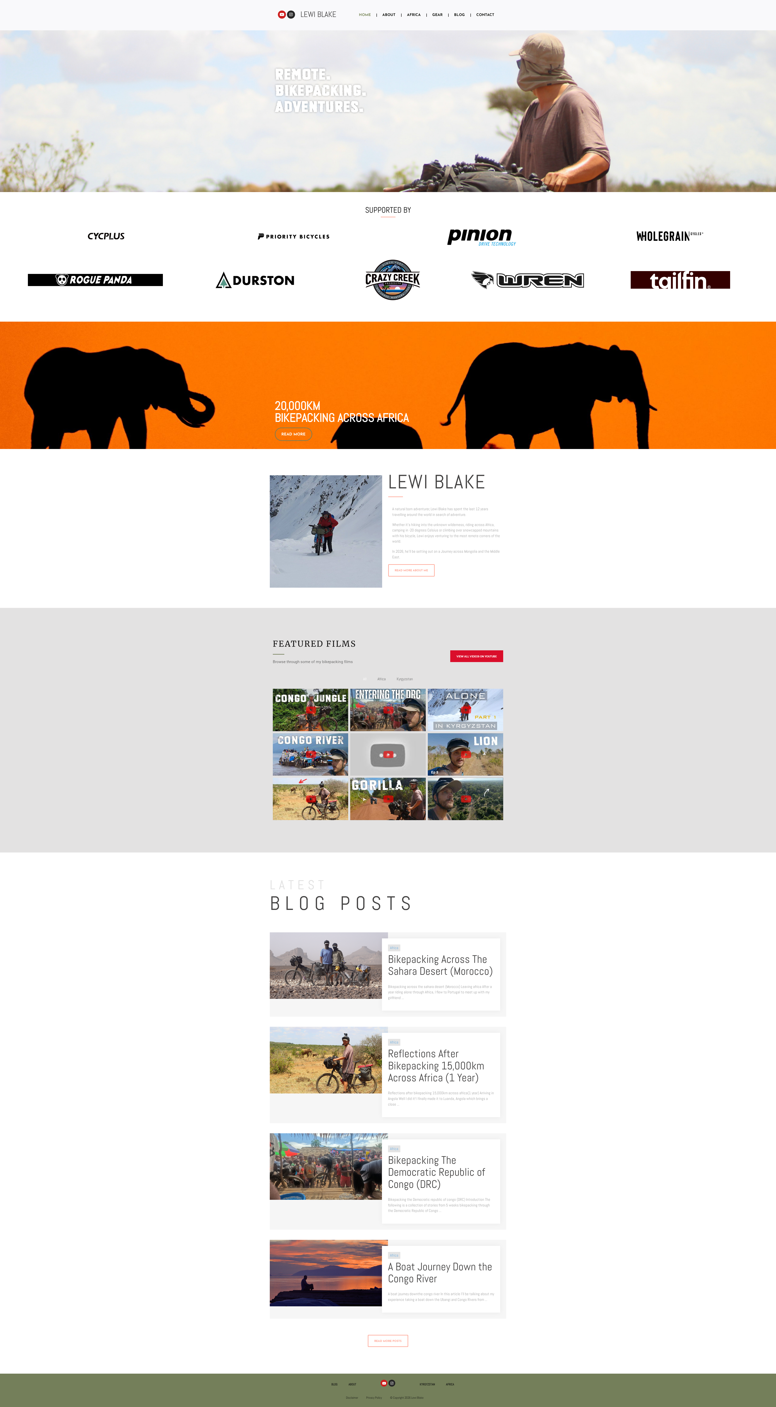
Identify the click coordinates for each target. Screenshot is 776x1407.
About (352, 1384)
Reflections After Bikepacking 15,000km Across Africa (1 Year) (436, 1066)
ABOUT (388, 15)
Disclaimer (352, 1398)
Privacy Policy (374, 1398)
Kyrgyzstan (427, 1384)
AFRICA (414, 15)
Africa (394, 947)
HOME (365, 15)
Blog (334, 1384)
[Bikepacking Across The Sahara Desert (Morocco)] (329, 965)
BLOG (459, 15)
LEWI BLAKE (318, 14)
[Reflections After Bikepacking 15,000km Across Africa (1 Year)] (329, 1059)
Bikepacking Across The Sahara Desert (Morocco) (440, 965)
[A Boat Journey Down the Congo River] (329, 1272)
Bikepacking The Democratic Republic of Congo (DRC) (436, 1172)
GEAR (437, 15)
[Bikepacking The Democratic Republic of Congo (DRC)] (329, 1166)
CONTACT (485, 15)
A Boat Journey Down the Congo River (440, 1273)
